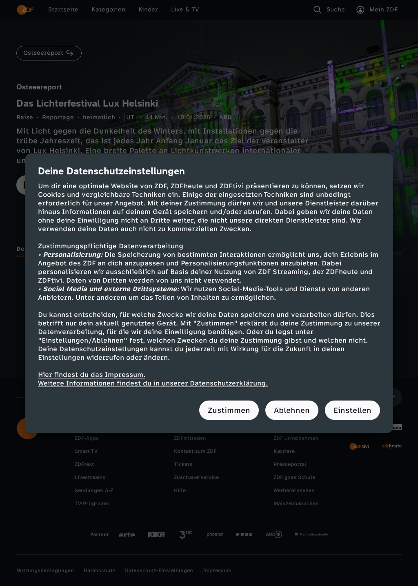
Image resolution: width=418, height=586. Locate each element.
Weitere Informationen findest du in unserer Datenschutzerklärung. (153, 383)
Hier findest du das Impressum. (91, 374)
